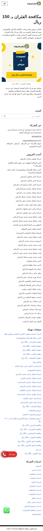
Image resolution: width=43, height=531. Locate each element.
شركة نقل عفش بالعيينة (32, 398)
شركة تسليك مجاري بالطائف (30, 390)
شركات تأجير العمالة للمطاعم (30, 285)
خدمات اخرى (36, 470)
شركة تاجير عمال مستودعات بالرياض (27, 185)
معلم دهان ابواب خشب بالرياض (29, 205)
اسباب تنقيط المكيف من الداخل (29, 297)
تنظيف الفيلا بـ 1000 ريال (32, 350)
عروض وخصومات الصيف (31, 414)
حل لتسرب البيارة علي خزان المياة (28, 366)
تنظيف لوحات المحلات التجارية (29, 317)
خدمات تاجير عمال (34, 502)
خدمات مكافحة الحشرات (32, 510)
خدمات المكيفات (35, 494)
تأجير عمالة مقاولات (33, 261)
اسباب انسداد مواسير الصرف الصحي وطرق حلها (23, 334)
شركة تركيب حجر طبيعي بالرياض (28, 213)
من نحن (38, 449)
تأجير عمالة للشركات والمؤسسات (28, 338)
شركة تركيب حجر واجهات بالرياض (28, 209)
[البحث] (4, 116)
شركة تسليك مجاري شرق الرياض (28, 189)
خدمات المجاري (35, 486)
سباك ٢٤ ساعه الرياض (32, 313)
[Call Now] (4, 454)
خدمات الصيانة (35, 478)
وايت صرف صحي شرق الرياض (29, 245)
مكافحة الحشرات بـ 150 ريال (30, 429)
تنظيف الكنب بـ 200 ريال (32, 354)
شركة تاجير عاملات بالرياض (31, 181)
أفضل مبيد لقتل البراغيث (32, 321)
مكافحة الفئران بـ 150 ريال (31, 437)
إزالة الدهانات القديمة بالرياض (30, 293)
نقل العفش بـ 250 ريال (32, 453)
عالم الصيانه (36, 514)
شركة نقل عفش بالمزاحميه (31, 402)
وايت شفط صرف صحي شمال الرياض (27, 221)
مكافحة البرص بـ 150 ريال (31, 425)
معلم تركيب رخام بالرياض (31, 273)
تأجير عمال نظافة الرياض (31, 265)
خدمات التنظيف (35, 474)
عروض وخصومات (34, 410)
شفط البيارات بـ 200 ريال (31, 406)
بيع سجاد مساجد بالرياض (32, 309)
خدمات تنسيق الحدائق (32, 506)
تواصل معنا (37, 362)
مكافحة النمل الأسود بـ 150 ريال (29, 445)
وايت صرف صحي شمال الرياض (29, 257)
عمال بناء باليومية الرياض (31, 269)
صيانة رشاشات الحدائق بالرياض (29, 305)
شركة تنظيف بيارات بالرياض (30, 159)
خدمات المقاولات (34, 490)
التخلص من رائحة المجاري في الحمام (27, 225)
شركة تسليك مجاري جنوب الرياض (28, 201)
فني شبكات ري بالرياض (32, 301)
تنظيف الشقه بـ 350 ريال (32, 346)
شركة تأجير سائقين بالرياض (30, 177)
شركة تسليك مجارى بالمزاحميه (29, 382)
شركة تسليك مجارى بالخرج (31, 378)
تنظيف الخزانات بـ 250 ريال (31, 342)
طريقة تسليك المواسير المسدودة (28, 233)
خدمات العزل (36, 482)
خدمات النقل (36, 498)
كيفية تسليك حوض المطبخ (31, 229)
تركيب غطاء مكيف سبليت (31, 289)
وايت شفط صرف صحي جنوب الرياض (27, 253)
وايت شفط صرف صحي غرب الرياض (27, 249)
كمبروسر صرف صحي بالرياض (29, 241)
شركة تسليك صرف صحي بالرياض (28, 374)
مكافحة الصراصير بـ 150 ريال (30, 433)
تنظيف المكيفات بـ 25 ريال (31, 358)
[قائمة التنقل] (4, 4)
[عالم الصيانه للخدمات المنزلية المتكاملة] (34, 3)
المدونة (38, 466)
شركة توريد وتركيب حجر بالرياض (29, 277)
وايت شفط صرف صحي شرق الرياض (27, 217)
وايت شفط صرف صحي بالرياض (29, 237)
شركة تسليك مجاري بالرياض (30, 386)
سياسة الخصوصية (34, 370)
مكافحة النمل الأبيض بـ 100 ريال (29, 441)
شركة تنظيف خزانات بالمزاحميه (29, 394)
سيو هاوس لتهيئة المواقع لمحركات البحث (21, 529)
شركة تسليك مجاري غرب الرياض (28, 193)
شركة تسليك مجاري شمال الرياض (28, 197)
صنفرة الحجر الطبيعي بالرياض (29, 281)
